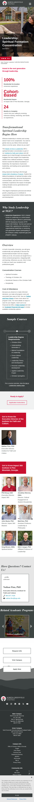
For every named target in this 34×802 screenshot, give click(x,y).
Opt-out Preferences (12, 799)
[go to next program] (31, 626)
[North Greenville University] (12, 3)
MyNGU (17, 756)
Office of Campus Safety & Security (17, 746)
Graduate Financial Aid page (14, 307)
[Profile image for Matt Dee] (25, 512)
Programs (6, 62)
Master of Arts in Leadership (14, 149)
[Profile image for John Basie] (9, 512)
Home (2, 62)
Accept (17, 795)
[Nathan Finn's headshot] (9, 437)
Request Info (17, 651)
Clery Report (17, 750)
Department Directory (17, 754)
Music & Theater (17, 774)
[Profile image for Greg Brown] (9, 538)
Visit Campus (17, 660)
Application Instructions (17, 402)
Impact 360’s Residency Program (12, 174)
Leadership (11, 62)
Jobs (17, 770)
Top (28, 772)
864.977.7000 (17, 723)
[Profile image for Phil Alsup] (9, 484)
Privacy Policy (22, 799)
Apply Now (17, 669)
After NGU (17, 772)
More (8, 58)
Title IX (17, 760)
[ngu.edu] (15, 588)
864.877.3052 (17, 735)
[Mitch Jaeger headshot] (25, 538)
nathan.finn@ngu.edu (13, 598)
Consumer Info (17, 752)
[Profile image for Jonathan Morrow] (25, 484)
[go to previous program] (3, 626)
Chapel (17, 748)
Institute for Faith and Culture (14, 153)
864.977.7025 (10, 595)
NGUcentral (17, 758)
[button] (31, 777)
